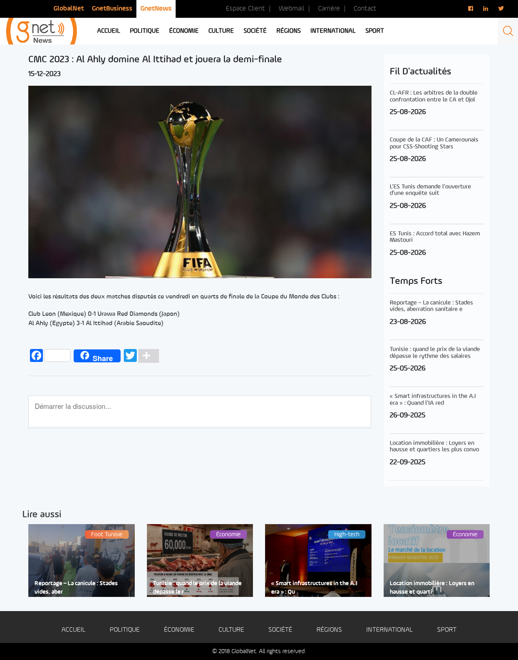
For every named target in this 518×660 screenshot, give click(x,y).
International (333, 31)
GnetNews (156, 8)
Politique (144, 31)
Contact (365, 8)
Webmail (291, 8)
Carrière (329, 8)
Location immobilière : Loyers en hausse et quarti (432, 588)
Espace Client (245, 8)
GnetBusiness (112, 8)
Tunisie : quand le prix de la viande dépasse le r (197, 588)
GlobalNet (68, 8)
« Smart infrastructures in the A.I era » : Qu (314, 588)
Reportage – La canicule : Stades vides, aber (76, 588)
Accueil (108, 31)
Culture (221, 31)
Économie (184, 31)
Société (255, 31)
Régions (288, 31)
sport (374, 31)
